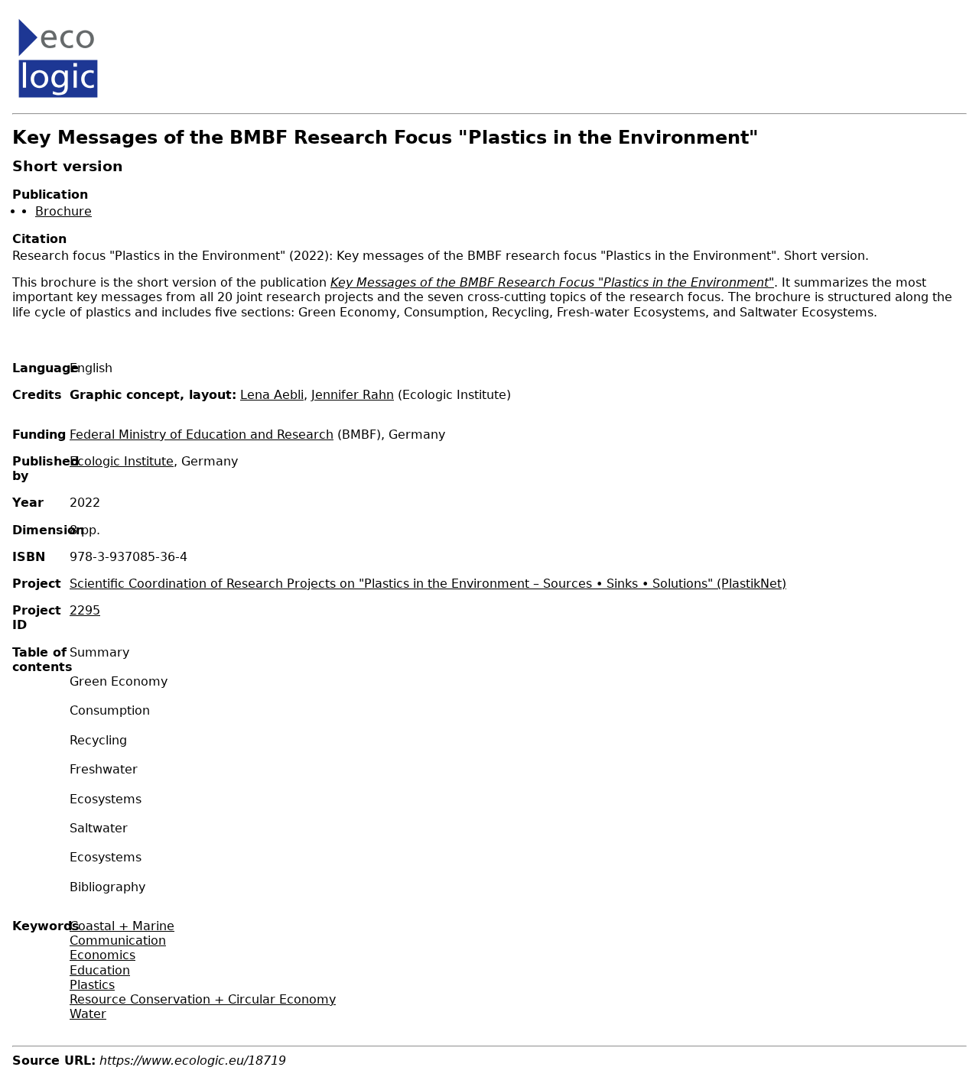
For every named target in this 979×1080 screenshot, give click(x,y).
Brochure (63, 211)
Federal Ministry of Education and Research (201, 434)
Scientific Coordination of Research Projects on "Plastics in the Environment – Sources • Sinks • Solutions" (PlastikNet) (428, 583)
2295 (85, 610)
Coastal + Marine (122, 926)
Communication (118, 940)
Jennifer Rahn (352, 395)
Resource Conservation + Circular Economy (203, 999)
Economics (102, 955)
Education (100, 970)
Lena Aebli (272, 395)
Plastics (92, 985)
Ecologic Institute (122, 461)
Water (88, 1014)
